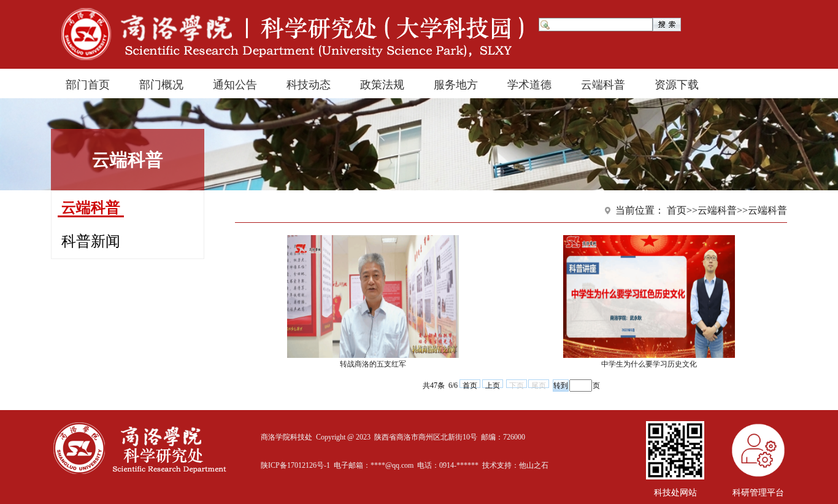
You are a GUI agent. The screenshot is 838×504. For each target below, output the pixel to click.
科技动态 (308, 83)
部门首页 (88, 83)
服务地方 (456, 83)
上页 (492, 384)
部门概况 (161, 83)
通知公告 (235, 83)
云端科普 (603, 83)
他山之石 (533, 465)
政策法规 (382, 83)
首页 (470, 384)
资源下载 (677, 83)
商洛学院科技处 (286, 437)
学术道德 (529, 83)
